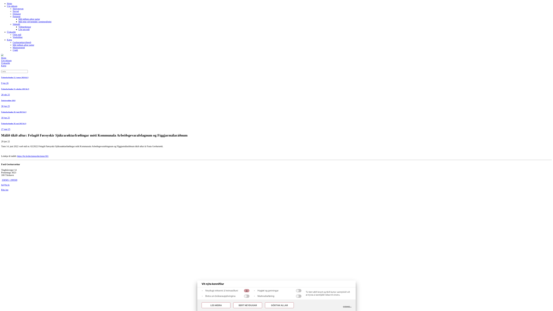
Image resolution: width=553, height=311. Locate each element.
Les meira (216, 305)
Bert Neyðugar (248, 305)
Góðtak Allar (279, 305)
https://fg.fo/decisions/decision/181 (33, 156)
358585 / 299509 (9, 180)
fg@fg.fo (5, 185)
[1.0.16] (347, 307)
